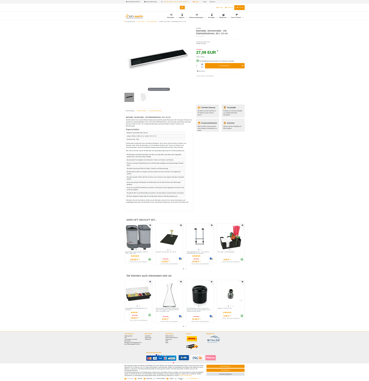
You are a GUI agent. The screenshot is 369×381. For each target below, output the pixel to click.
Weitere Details (141, 110)
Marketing (149, 378)
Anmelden (147, 336)
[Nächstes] (189, 59)
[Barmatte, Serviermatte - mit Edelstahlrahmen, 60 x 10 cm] (143, 97)
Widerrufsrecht (169, 336)
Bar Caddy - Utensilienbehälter (226, 252)
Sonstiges (211, 17)
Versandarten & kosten (130, 339)
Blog (166, 342)
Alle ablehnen (225, 370)
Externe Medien (160, 378)
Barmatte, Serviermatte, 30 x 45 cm (166, 252)
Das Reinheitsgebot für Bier (132, 344)
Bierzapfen (171, 17)
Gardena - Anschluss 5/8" (225, 308)
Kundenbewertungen (155, 110)
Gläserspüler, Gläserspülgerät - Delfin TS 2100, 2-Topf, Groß (136, 252)
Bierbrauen (223, 17)
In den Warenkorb (224, 65)
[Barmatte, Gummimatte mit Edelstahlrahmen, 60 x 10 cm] (129, 97)
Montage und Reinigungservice (133, 342)
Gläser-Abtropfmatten (152, 21)
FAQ (125, 337)
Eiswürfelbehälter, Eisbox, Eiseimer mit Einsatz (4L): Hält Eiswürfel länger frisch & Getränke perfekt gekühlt (198, 310)
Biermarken (127, 341)
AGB (166, 341)
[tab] (130, 111)
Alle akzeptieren (225, 366)
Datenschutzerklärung (171, 337)
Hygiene (182, 17)
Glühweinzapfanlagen (196, 17)
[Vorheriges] (128, 59)
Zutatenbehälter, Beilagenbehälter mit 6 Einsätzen (136, 309)
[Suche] (182, 7)
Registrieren (148, 337)
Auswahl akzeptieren (225, 374)
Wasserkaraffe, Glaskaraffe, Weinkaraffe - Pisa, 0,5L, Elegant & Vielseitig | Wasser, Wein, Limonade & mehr (168, 310)
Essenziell (130, 378)
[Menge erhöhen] (202, 64)
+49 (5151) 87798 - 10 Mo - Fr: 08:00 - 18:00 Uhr (175, 1)
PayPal (172, 378)
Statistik (140, 378)
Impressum (168, 339)
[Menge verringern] (202, 67)
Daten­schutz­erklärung (185, 375)
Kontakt (196, 1)
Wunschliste (201, 71)
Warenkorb (148, 339)
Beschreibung (130, 110)
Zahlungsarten (128, 336)
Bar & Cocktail (236, 17)
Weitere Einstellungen (191, 378)
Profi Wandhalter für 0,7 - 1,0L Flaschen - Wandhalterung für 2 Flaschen (198, 252)
